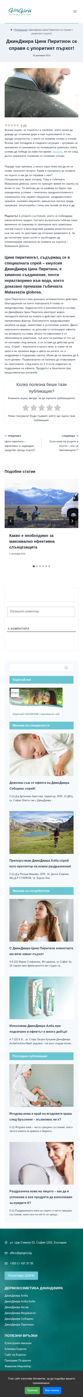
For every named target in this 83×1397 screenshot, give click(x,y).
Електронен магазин (18, 1342)
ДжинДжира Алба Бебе (20, 1301)
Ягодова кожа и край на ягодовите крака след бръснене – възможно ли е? (40, 1116)
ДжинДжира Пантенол (19, 1324)
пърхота (57, 151)
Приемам (32, 1390)
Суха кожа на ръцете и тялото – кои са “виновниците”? (63, 443)
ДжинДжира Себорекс (19, 1318)
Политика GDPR (21, 1275)
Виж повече (52, 1390)
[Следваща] (72, 521)
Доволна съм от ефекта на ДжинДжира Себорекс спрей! (39, 785)
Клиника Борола (15, 1348)
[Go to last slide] (11, 521)
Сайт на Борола (15, 1354)
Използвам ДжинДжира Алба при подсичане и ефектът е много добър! (38, 1028)
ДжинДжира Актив (17, 1307)
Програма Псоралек (18, 1360)
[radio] (25, 408)
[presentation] (41, 503)
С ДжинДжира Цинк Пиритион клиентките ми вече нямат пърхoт (41, 951)
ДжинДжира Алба (16, 1295)
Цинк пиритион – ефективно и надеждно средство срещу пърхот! (20, 443)
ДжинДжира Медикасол (20, 1312)
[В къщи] (11, 30)
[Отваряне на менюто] (74, 11)
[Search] (66, 668)
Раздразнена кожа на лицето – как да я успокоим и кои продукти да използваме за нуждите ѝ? (40, 1197)
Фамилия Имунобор (18, 1366)
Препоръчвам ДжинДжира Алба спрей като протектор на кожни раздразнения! (40, 863)
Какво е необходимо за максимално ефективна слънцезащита (32, 541)
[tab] (34, 566)
